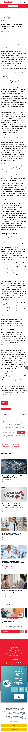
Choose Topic (12, 6)
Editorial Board (14, 647)
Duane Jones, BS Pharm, (17, 507)
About (14, 642)
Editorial (14, 645)
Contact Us (14, 649)
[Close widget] (25, 667)
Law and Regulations (16, 446)
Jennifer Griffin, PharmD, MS (8, 509)
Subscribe (20, 432)
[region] (14, 717)
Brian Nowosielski (7, 479)
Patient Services (5, 446)
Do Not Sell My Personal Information (14, 653)
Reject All (14, 725)
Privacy (14, 652)
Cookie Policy (24, 718)
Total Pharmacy (5, 444)
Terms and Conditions (14, 650)
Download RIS (4, 403)
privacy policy (5, 436)
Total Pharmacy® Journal (6, 17)
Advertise (14, 644)
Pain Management (14, 444)
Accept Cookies (14, 729)
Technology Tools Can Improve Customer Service (8, 413)
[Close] (26, 704)
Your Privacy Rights (14, 655)
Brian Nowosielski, (7, 507)
